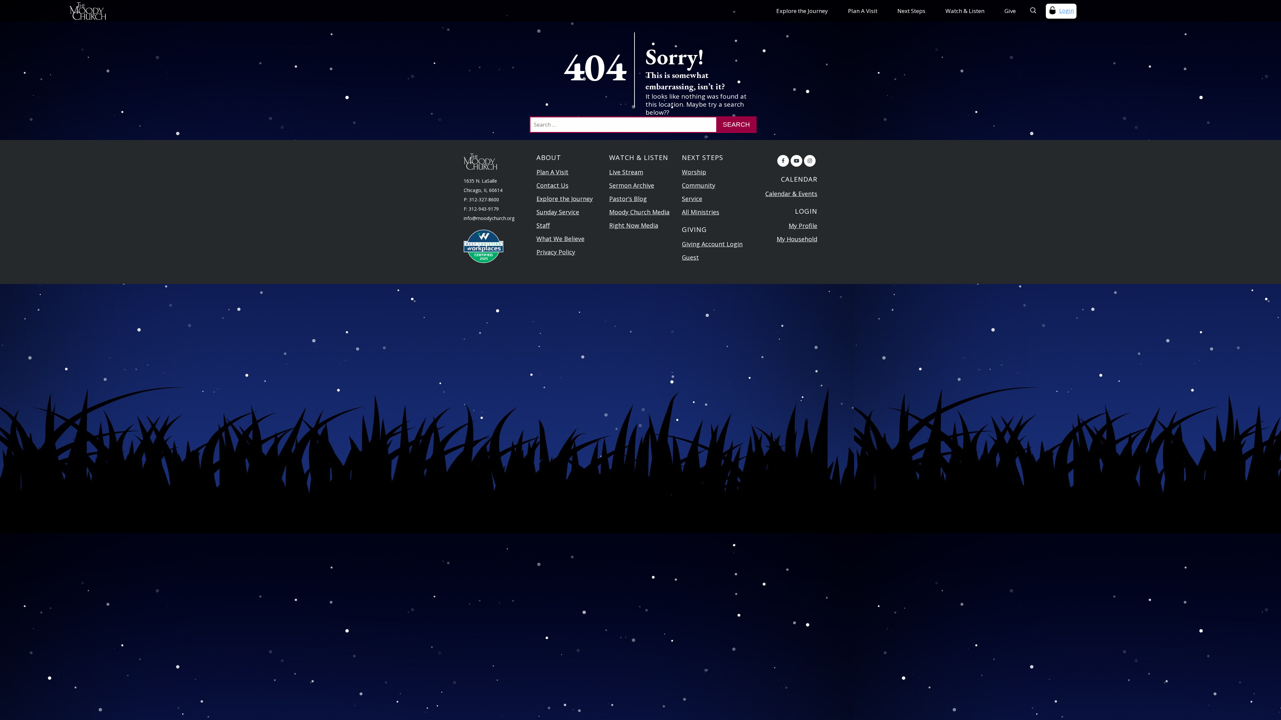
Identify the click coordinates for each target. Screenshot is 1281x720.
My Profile (803, 226)
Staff (543, 225)
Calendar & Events (791, 194)
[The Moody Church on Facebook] (783, 161)
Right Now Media (633, 225)
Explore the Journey (802, 11)
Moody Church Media (639, 212)
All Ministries (700, 212)
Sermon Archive (631, 185)
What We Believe (560, 239)
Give (1010, 11)
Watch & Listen (964, 11)
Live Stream (626, 172)
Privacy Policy (555, 252)
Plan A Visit (862, 11)
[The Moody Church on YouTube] (796, 161)
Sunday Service (557, 212)
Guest (690, 257)
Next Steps (911, 11)
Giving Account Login (712, 244)
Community (698, 185)
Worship (694, 172)
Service (692, 199)
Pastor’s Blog (628, 199)
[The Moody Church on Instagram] (810, 161)
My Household (797, 239)
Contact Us (552, 185)
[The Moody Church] (179, 11)
